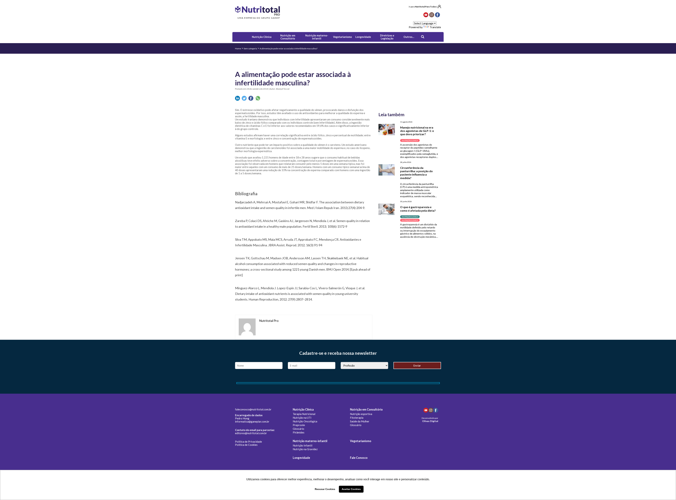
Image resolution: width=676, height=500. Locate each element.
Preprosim (299, 425)
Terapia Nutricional (304, 413)
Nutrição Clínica (303, 409)
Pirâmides (298, 432)
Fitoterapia (356, 417)
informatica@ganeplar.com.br (252, 421)
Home (238, 48)
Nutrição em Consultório (366, 409)
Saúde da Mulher (359, 421)
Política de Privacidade (248, 441)
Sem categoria (250, 48)
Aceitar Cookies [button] (351, 489)
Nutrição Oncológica (305, 421)
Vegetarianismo (360, 441)
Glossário (298, 428)
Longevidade (301, 458)
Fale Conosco (359, 458)
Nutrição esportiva (361, 413)
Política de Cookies (246, 444)
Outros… (408, 36)
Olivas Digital (430, 421)
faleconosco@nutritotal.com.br (253, 409)
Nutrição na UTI (302, 417)
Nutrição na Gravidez (305, 449)
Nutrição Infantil (302, 445)
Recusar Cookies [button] (325, 489)
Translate (435, 27)
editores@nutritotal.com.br (251, 433)
